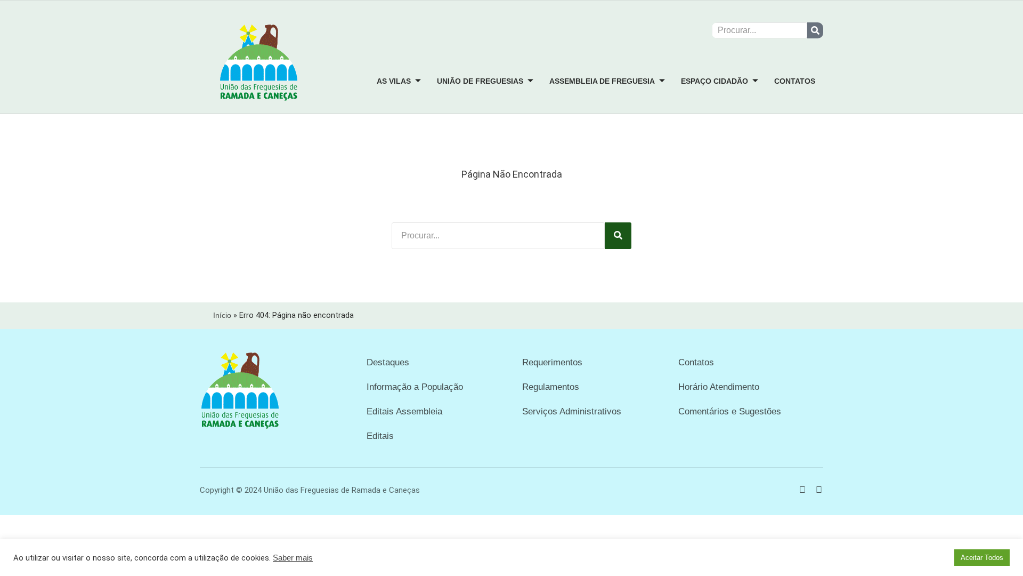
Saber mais (293, 558)
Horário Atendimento (718, 387)
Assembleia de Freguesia (602, 81)
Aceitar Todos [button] (982, 558)
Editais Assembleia (404, 411)
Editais (380, 436)
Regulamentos (550, 387)
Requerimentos (552, 362)
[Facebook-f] (802, 490)
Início (222, 315)
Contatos (794, 81)
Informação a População (415, 387)
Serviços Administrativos (571, 411)
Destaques (388, 362)
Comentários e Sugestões (729, 411)
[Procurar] (815, 30)
